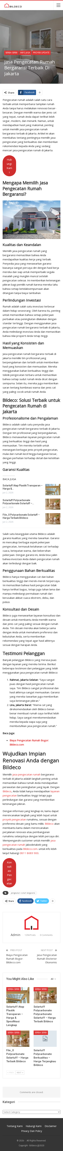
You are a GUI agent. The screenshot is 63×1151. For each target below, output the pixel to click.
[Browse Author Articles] (31, 923)
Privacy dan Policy (31, 1131)
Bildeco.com (30, 849)
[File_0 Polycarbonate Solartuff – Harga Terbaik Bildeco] (52, 518)
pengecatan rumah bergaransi (23, 893)
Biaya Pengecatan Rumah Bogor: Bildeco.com (17, 958)
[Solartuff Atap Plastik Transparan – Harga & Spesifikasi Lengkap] (52, 489)
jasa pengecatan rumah (26, 774)
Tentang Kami (15, 1126)
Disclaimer (51, 1126)
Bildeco (7, 791)
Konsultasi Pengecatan (9, 873)
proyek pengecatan (14, 819)
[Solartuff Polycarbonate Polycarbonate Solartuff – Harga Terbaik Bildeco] (52, 504)
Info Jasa (25, 52)
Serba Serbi (11, 52)
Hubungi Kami (9, 166)
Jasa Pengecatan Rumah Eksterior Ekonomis (47, 958)
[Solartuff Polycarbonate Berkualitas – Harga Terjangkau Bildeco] (45, 1039)
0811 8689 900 (29, 853)
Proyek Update (41, 52)
